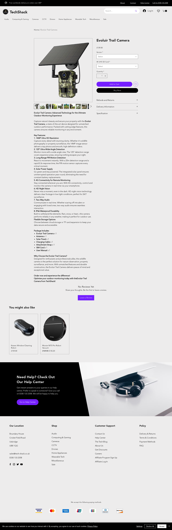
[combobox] (117, 56)
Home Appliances (59, 453)
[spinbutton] (102, 76)
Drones (55, 449)
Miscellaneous (58, 460)
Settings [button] (139, 526)
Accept (161, 526)
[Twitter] (17, 464)
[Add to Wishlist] (135, 84)
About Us (99, 445)
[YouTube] (21, 464)
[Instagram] (14, 464)
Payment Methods (147, 442)
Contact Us (100, 434)
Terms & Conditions (147, 438)
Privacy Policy (92, 526)
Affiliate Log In (101, 461)
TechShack (18, 12)
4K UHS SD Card (103, 62)
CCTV (54, 445)
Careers (98, 453)
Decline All (150, 526)
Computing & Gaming (61, 437)
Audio (54, 433)
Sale (53, 464)
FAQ (141, 445)
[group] (86, 334)
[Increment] (105, 76)
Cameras (55, 441)
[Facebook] (10, 464)
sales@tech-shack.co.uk (19, 453)
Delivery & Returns (147, 434)
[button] (165, 11)
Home (36, 30)
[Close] (169, 526)
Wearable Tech (58, 457)
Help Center (100, 438)
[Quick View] (23, 328)
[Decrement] (98, 76)
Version (100, 52)
